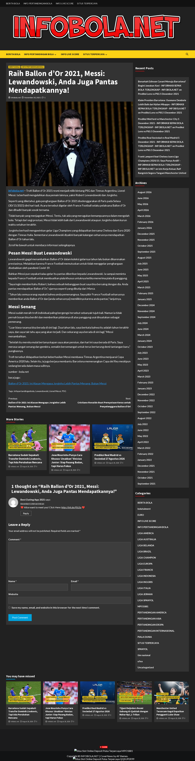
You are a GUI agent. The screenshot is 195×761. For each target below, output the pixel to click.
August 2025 (144, 257)
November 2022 (146, 400)
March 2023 (144, 376)
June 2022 (143, 430)
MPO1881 (143, 606)
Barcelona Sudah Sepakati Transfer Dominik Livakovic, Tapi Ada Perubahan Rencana (25, 458)
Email (75, 581)
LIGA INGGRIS (145, 582)
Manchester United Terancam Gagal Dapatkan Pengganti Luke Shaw (170, 711)
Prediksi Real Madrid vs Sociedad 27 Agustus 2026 (109, 456)
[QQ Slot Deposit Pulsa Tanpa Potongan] (103, 758)
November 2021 (146, 471)
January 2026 (145, 227)
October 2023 (145, 346)
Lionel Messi (55, 391)
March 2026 (144, 216)
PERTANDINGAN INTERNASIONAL (156, 630)
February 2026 (145, 222)
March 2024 (144, 335)
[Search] (187, 54)
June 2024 (143, 329)
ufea (140, 661)
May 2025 (143, 275)
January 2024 (145, 340)
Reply (26, 513)
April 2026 (143, 210)
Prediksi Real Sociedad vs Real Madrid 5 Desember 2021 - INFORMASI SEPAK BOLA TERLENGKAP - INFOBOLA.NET (160, 141)
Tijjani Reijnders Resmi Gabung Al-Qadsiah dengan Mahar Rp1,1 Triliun (133, 711)
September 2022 (146, 412)
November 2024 (146, 311)
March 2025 (144, 287)
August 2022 (144, 418)
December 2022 (146, 394)
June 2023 (143, 358)
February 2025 (145, 293)
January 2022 (145, 459)
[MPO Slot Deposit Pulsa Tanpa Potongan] (103, 750)
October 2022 (145, 406)
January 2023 (145, 388)
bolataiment (27, 444)
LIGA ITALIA (144, 588)
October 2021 (145, 477)
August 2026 (144, 192)
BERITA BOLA (13, 3)
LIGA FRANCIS (145, 569)
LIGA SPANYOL (146, 600)
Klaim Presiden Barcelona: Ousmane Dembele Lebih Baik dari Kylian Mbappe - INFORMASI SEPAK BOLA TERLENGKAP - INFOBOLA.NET (162, 104)
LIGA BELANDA (146, 545)
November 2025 (146, 239)
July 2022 (143, 424)
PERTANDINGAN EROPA (151, 624)
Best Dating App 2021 (32, 499)
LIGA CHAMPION (147, 557)
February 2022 (145, 453)
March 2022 (144, 448)
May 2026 (143, 204)
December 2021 (146, 465)
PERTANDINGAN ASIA (149, 618)
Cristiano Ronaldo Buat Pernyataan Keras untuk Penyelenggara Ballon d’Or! (104, 402)
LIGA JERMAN (145, 594)
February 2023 (145, 382)
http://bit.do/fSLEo (71, 507)
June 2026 (143, 198)
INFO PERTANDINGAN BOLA (37, 3)
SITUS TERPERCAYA (87, 3)
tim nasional (144, 655)
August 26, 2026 (27, 466)
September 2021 (146, 483)
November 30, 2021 (32, 97)
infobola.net (16, 97)
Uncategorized (146, 667)
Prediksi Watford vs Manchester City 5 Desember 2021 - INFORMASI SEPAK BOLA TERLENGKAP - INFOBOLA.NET (160, 123)
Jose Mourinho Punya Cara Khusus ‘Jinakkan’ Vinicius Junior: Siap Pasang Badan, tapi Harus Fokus (67, 460)
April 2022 (143, 442)
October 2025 (145, 245)
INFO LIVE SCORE (65, 3)
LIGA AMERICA (146, 533)
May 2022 (143, 436)
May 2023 (143, 364)
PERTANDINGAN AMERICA (152, 612)
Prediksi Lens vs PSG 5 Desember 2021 (158, 93)
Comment (14, 539)
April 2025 (143, 281)
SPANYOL (143, 649)
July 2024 (143, 323)
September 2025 (146, 251)
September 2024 (146, 317)
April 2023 (143, 370)
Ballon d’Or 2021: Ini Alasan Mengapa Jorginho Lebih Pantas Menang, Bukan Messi (57, 383)
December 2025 (146, 233)
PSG (64, 391)
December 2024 (146, 305)
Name (12, 581)
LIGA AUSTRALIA (147, 539)
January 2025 (145, 299)
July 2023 (143, 352)
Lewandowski (41, 391)
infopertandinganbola (24, 391)
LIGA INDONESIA (147, 575)
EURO (141, 514)
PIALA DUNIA (145, 636)
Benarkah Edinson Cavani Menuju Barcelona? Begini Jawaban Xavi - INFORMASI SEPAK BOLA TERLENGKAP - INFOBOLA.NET (162, 85)
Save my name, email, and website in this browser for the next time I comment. (56, 607)
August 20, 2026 (138, 718)
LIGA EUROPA (145, 563)
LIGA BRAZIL (144, 551)
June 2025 (143, 269)
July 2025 (143, 263)
